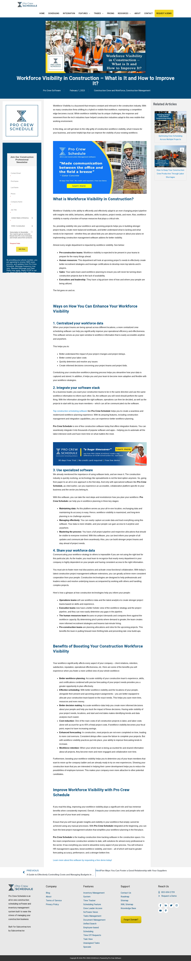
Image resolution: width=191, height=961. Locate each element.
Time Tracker (89, 900)
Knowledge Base (128, 908)
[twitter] (171, 905)
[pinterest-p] (166, 910)
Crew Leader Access (92, 908)
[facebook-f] (160, 905)
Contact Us (126, 893)
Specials (87, 947)
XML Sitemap (127, 904)
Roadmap (125, 896)
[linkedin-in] (166, 905)
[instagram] (177, 905)
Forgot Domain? (131, 919)
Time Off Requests (92, 935)
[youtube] (160, 910)
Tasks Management (92, 916)
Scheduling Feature (92, 904)
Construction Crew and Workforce (109, 90)
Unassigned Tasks (91, 943)
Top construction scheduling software (70, 411)
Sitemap (124, 900)
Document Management (94, 920)
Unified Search (89, 923)
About (48, 896)
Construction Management (138, 90)
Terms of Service (54, 900)
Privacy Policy (52, 904)
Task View (88, 939)
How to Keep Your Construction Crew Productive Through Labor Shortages (170, 173)
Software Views (90, 912)
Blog (48, 893)
